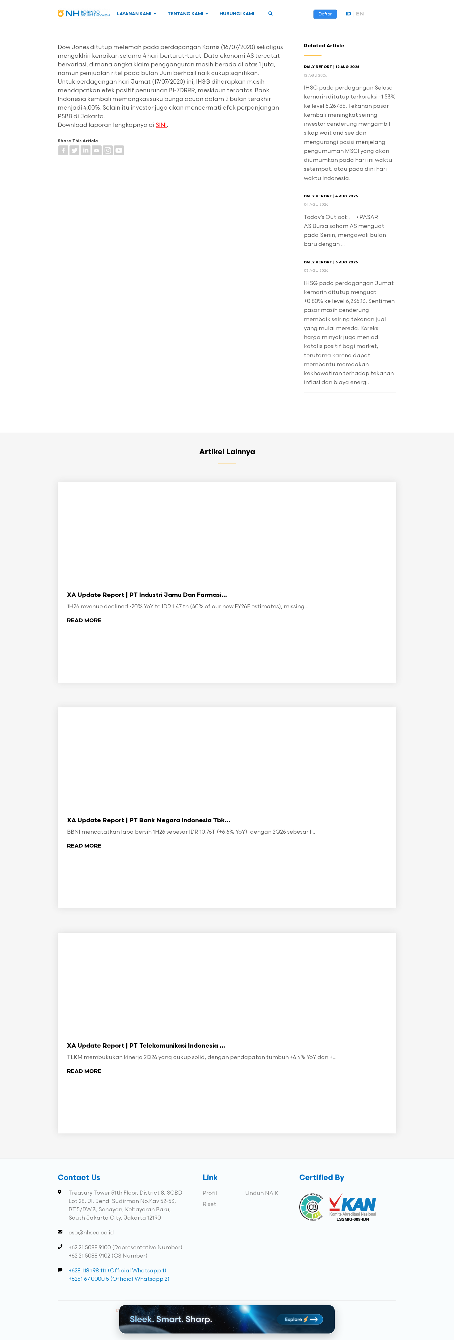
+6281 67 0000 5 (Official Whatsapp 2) (119, 1279)
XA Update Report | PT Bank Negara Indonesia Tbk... (148, 821)
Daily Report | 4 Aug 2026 (331, 196)
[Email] (97, 150)
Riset (209, 1204)
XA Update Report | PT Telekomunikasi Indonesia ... (146, 1046)
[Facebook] (63, 150)
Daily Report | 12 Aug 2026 (331, 67)
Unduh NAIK (262, 1193)
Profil (210, 1193)
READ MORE (84, 621)
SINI (161, 125)
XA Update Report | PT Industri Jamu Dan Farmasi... (147, 595)
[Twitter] (74, 150)
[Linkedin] (85, 150)
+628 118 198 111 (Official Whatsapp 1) (117, 1270)
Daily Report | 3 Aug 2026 (331, 262)
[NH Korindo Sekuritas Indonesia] (84, 15)
